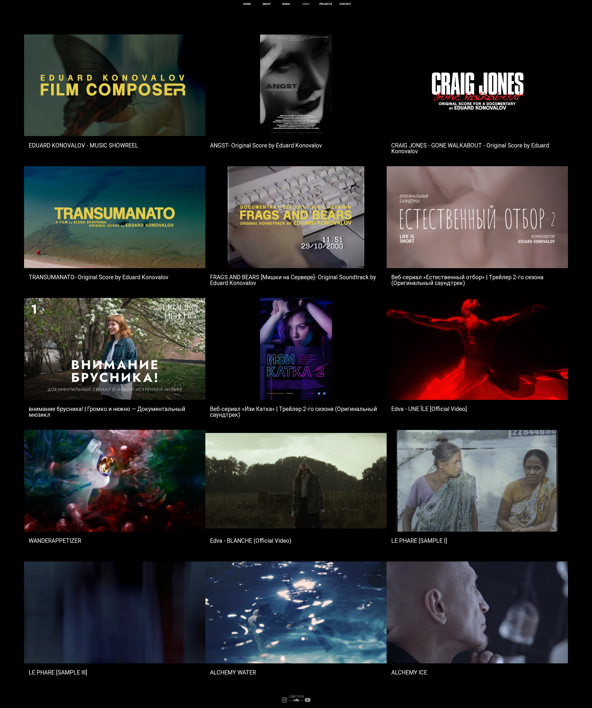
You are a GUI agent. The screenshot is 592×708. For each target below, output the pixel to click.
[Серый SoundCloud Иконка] (296, 699)
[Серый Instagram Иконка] (284, 699)
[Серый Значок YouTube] (307, 699)
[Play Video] (115, 85)
